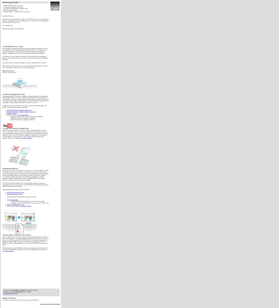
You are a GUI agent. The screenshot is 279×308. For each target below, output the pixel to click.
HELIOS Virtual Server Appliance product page (19, 110)
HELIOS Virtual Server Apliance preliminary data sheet (21, 112)
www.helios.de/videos (23, 115)
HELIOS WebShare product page (15, 204)
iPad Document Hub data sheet (15, 194)
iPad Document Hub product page (15, 192)
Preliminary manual (12, 113)
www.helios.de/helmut (12, 200)
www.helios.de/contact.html (10, 293)
